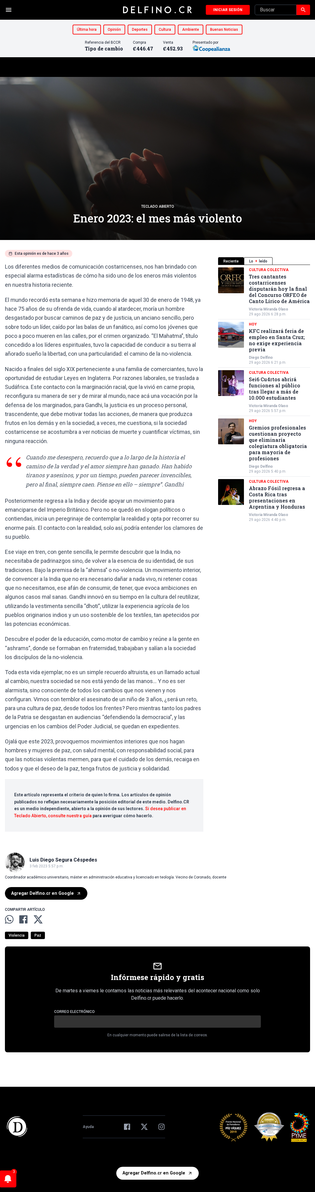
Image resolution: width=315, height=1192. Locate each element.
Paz (37, 935)
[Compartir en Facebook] (23, 919)
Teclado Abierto (157, 206)
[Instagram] (161, 1126)
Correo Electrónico (74, 1012)
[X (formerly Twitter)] (144, 1126)
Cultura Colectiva (269, 270)
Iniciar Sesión (227, 10)
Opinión (114, 29)
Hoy (253, 324)
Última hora (87, 29)
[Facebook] (127, 1126)
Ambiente (190, 29)
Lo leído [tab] (258, 261)
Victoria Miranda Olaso (268, 309)
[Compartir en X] (38, 919)
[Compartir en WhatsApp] (9, 919)
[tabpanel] (264, 394)
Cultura (165, 29)
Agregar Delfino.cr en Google (42, 893)
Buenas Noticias (224, 29)
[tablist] (264, 261)
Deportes (140, 29)
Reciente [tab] (231, 261)
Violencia (17, 935)
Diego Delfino (261, 357)
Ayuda (88, 1127)
